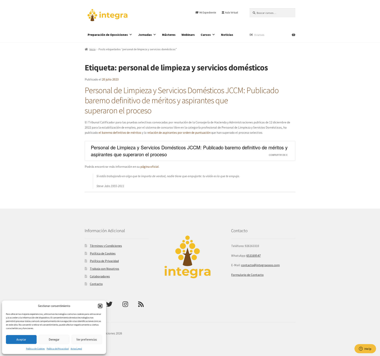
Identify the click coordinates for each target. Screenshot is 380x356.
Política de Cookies (35, 348)
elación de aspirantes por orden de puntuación (179, 132)
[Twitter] (109, 304)
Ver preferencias (86, 339)
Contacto (96, 284)
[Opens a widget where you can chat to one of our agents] (365, 349)
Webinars (188, 35)
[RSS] (141, 304)
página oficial (149, 167)
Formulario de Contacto (247, 275)
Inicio (92, 49)
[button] (100, 306)
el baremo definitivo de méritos (120, 132)
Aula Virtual (231, 12)
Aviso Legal (76, 348)
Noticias (227, 35)
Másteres (169, 35)
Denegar (54, 339)
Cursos (206, 35)
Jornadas (145, 35)
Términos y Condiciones (106, 246)
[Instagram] (125, 304)
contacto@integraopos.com (260, 265)
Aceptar (21, 339)
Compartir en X (278, 154)
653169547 (253, 256)
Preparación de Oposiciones (108, 35)
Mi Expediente (208, 12)
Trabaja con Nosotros (104, 269)
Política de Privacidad (58, 348)
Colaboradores (100, 276)
